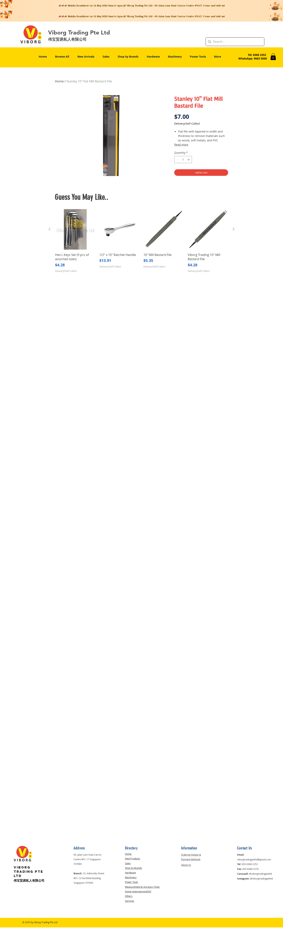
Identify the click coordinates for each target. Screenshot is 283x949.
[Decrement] (177, 159)
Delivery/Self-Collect (187, 123)
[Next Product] (233, 229)
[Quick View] (75, 229)
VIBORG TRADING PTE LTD (28, 871)
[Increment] (189, 159)
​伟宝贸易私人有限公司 (29, 880)
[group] (141, 241)
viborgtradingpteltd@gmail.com (254, 859)
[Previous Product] (49, 229)
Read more (181, 144)
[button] (273, 56)
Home (59, 81)
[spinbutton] (183, 159)
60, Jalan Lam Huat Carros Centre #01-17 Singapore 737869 (87, 859)
